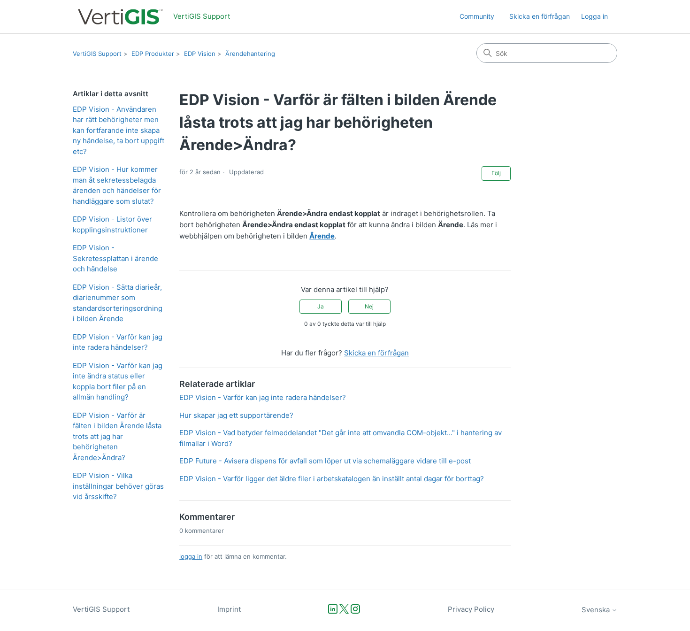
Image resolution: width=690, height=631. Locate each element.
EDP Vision (199, 53)
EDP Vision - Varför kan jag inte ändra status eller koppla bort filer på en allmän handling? (117, 381)
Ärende (322, 235)
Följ (496, 173)
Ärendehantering (250, 53)
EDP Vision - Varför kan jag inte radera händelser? (117, 342)
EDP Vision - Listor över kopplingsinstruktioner (112, 224)
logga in (190, 556)
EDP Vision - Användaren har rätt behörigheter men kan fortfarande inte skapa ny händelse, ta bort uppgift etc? (118, 130)
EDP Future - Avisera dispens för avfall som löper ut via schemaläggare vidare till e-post (325, 460)
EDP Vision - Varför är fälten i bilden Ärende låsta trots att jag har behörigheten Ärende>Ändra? (117, 436)
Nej (369, 306)
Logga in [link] (594, 16)
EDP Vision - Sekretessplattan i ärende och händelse (115, 258)
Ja (320, 306)
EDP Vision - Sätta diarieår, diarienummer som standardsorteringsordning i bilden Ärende (117, 303)
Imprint (229, 609)
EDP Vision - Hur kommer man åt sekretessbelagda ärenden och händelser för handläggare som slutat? (117, 185)
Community (477, 16)
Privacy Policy (471, 609)
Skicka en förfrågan (539, 16)
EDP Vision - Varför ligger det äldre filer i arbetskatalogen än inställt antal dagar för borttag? (331, 478)
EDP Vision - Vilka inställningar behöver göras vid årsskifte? (118, 486)
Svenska (597, 610)
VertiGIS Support (97, 53)
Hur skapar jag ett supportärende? (236, 415)
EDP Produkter (152, 53)
